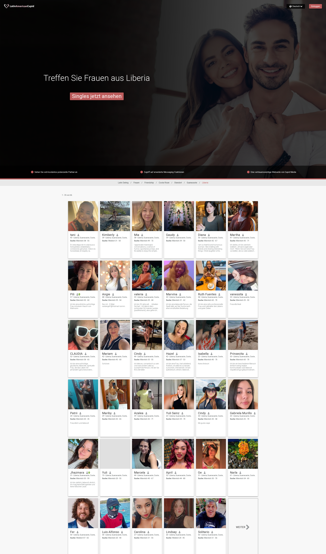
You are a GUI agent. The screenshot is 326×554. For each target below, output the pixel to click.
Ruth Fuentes (207, 294)
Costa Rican (164, 182)
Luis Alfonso (110, 532)
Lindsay (171, 532)
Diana (202, 235)
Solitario (203, 532)
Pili (72, 294)
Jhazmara (77, 472)
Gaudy (170, 235)
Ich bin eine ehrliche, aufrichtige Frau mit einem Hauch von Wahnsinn (82, 306)
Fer (72, 532)
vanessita (236, 294)
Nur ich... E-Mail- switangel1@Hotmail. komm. (113, 305)
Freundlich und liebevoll (79, 423)
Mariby (107, 413)
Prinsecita (237, 354)
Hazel (170, 354)
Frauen (136, 182)
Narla (233, 472)
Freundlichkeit (235, 304)
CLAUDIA (76, 354)
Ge (200, 472)
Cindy (138, 354)
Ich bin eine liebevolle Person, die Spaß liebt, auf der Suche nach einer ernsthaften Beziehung (179, 306)
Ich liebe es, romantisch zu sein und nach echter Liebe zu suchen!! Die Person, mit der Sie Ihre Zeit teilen (146, 367)
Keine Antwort (203, 364)
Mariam (107, 354)
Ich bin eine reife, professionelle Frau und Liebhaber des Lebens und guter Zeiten (210, 306)
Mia (136, 235)
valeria (138, 294)
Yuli (104, 472)
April (169, 472)
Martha (235, 235)
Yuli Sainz (172, 413)
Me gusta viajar (204, 423)
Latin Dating (123, 182)
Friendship (149, 182)
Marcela (139, 472)
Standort (178, 182)
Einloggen (315, 6)
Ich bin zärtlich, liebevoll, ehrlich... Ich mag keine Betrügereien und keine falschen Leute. (83, 484)
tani (72, 235)
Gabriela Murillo (241, 413)
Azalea (138, 413)
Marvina (171, 294)
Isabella (203, 354)
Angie (106, 294)
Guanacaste (192, 182)
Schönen (105, 364)
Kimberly (108, 235)
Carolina (139, 532)
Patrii (73, 413)
